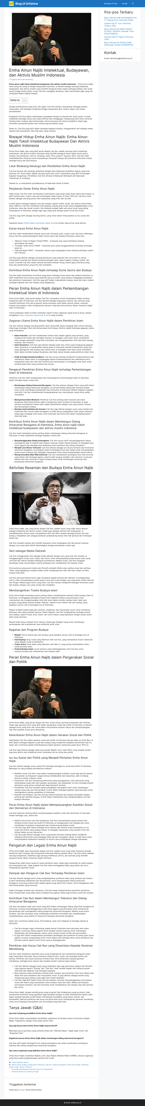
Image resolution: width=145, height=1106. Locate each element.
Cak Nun (48, 1065)
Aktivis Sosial (16, 1065)
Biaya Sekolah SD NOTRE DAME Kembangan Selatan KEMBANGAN (118, 43)
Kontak (124, 3)
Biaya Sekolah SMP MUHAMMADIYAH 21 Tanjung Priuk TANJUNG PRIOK (120, 19)
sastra (22, 1067)
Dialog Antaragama (59, 1065)
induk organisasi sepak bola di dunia (35, 315)
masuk (22, 1090)
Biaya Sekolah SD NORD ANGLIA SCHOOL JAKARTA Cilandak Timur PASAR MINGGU (119, 31)
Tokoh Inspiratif (17, 1062)
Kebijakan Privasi (110, 3)
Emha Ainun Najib (73, 1065)
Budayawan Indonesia (36, 1065)
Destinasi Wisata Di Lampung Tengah (25, 1071)
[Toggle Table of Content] (23, 100)
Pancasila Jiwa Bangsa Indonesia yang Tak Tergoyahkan (32, 1069)
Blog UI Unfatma (26, 3)
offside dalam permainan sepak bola (39, 223)
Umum (26, 1062)
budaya (24, 1065)
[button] (133, 3)
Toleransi (28, 1067)
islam (17, 1067)
